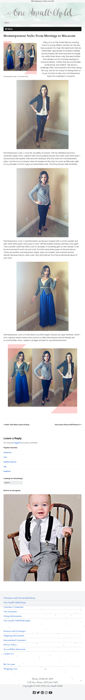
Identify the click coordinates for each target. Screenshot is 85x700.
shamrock (8, 452)
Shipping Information (14, 635)
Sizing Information (13, 616)
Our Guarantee (10, 611)
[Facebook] (34, 692)
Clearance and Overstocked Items (19, 598)
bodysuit (7, 471)
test (5, 457)
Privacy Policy (10, 644)
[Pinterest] (42, 692)
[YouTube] (50, 692)
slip (5, 467)
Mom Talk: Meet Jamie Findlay (17, 425)
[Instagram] (46, 692)
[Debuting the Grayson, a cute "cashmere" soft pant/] (42, 546)
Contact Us (9, 653)
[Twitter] (38, 692)
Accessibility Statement (14, 649)
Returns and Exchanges (15, 631)
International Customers (15, 640)
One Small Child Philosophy (17, 620)
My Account (9, 664)
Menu (10, 29)
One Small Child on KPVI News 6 (67, 425)
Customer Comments (13, 607)
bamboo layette (10, 462)
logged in (18, 443)
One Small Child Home (15, 602)
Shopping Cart (10, 668)
